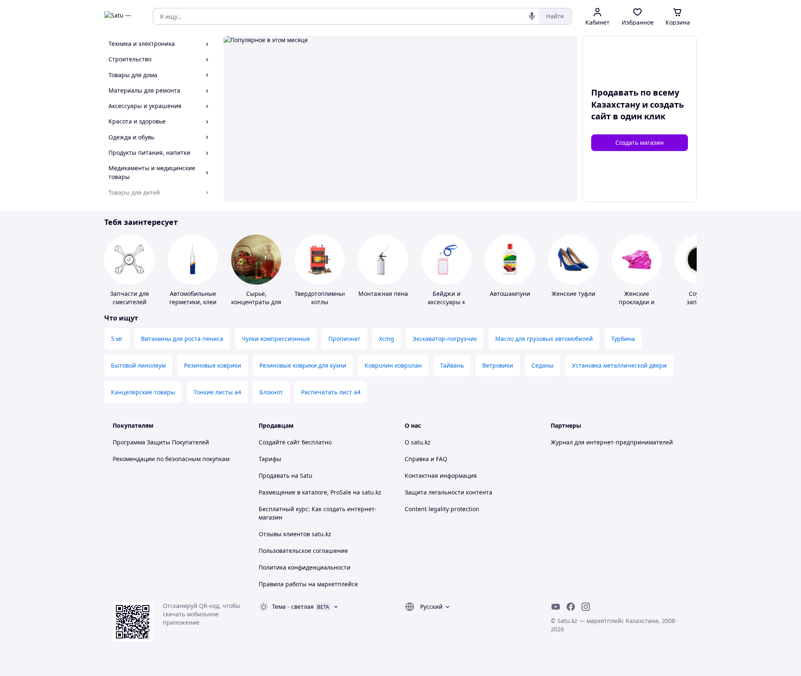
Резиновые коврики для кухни (302, 365)
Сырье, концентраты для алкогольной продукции (256, 306)
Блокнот (271, 392)
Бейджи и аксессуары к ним (446, 302)
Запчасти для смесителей (129, 298)
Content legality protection (442, 509)
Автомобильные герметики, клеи (193, 298)
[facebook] (571, 607)
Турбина (623, 339)
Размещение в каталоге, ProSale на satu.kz (320, 492)
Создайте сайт (279, 442)
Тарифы (270, 459)
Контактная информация (441, 475)
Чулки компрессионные (276, 339)
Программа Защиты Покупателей (161, 442)
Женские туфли (573, 294)
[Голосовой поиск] (532, 16)
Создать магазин (639, 142)
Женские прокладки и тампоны (637, 302)
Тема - (293, 606)
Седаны (542, 365)
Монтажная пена (383, 294)
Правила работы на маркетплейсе (308, 584)
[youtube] (556, 607)
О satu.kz (418, 442)
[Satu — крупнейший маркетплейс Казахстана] (122, 16)
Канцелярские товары (143, 392)
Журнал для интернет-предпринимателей (612, 442)
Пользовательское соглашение (303, 551)
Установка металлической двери (619, 365)
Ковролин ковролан (393, 365)
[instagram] (586, 607)
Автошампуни (510, 294)
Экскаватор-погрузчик (445, 339)
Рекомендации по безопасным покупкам (171, 459)
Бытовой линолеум (138, 365)
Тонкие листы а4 (217, 392)
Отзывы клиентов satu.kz (295, 534)
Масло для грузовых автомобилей (544, 339)
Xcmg (386, 339)
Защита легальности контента (448, 492)
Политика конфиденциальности (304, 567)
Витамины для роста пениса (182, 339)
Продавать (274, 475)
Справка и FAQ (426, 459)
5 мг (117, 339)
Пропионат (344, 339)
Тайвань (452, 365)
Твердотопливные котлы (321, 298)
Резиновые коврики (212, 365)
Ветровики (497, 365)
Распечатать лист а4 (330, 392)
